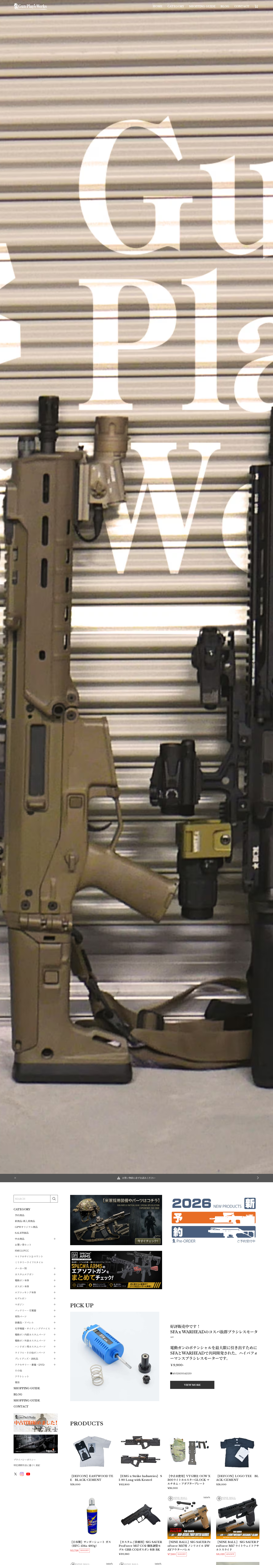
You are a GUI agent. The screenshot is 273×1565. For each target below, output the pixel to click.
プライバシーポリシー (25, 1459)
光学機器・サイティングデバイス (32, 1328)
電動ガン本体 (22, 1280)
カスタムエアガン (24, 1274)
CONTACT (241, 6)
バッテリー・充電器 (25, 1310)
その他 (18, 1370)
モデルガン (21, 1298)
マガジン (19, 1304)
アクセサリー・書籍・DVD (30, 1364)
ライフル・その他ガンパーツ (30, 1352)
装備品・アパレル (24, 1322)
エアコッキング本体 (25, 1292)
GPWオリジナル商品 (26, 1227)
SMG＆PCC (22, 1250)
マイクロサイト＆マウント (29, 1256)
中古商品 (19, 1238)
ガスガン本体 (22, 1286)
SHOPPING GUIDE (202, 6)
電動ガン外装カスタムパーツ (30, 1340)
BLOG (225, 6)
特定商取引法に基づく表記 (27, 1465)
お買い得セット (23, 1244)
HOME (157, 6)
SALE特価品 (22, 1232)
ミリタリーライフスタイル (29, 1262)
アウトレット (22, 1376)
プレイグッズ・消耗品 (26, 1358)
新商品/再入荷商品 (25, 1221)
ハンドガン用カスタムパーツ (30, 1346)
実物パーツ (21, 1316)
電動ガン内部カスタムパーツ (30, 1334)
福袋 (17, 1382)
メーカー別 (21, 1268)
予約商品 (19, 1215)
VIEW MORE (192, 1384)
